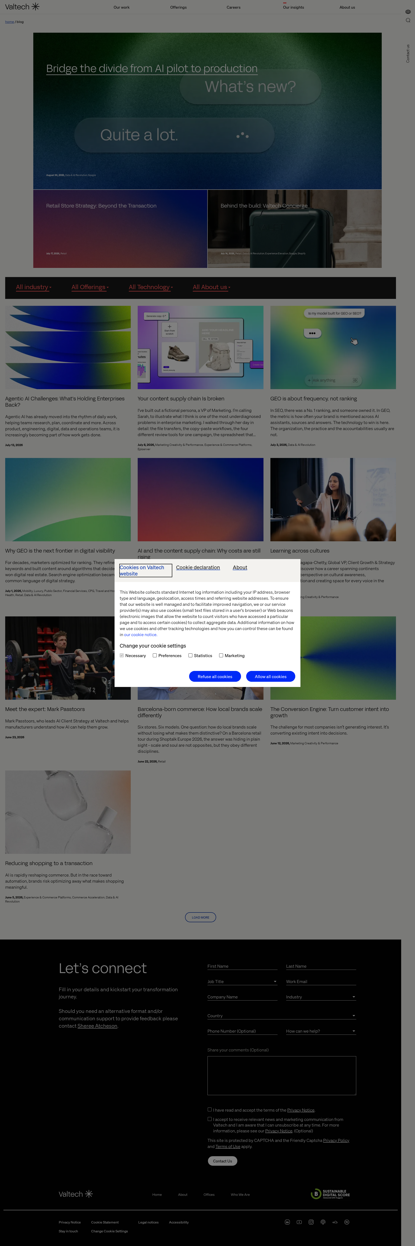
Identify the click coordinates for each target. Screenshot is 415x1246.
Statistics (203, 655)
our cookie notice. (140, 634)
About (240, 567)
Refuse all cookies (215, 676)
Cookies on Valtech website (142, 570)
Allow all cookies (271, 676)
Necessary (135, 655)
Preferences (170, 655)
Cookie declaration (198, 567)
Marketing (235, 655)
